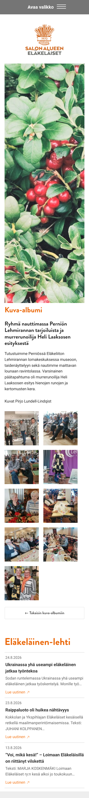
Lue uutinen (15, 692)
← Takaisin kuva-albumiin (44, 613)
